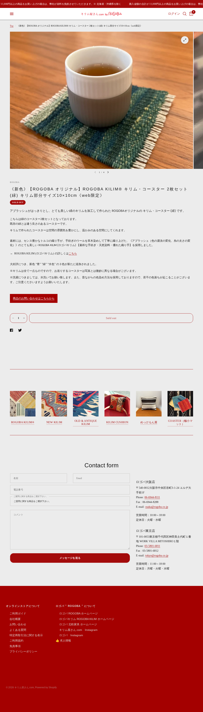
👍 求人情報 (63, 640)
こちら (73, 253)
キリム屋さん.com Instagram (77, 629)
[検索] (184, 14)
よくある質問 (16, 629)
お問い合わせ (16, 624)
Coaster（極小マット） (180, 422)
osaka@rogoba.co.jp (156, 506)
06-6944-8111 (152, 497)
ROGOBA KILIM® (22, 422)
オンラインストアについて (23, 606)
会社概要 (13, 619)
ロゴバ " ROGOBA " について (76, 606)
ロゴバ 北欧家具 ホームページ (76, 624)
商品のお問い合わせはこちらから (34, 298)
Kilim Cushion (117, 422)
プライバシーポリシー (21, 651)
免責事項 (13, 646)
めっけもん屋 (148, 422)
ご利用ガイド (16, 613)
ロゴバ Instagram (69, 635)
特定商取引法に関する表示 (24, 635)
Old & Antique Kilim (86, 422)
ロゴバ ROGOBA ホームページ (77, 613)
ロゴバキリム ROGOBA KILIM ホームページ (85, 619)
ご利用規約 (14, 640)
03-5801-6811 (152, 546)
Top (11, 26)
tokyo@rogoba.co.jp (156, 555)
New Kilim (54, 422)
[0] (190, 14)
